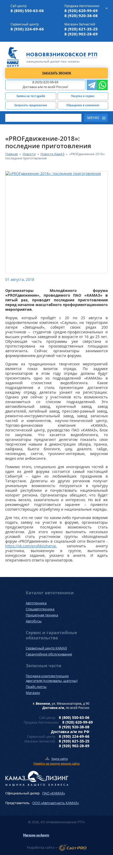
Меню (93, 117)
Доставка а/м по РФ (70, 731)
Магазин (33, 692)
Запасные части (43, 666)
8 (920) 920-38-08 (81, 15)
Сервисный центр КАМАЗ (46, 648)
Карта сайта (60, 759)
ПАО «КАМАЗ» (53, 793)
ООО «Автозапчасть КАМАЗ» (55, 802)
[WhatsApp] (102, 85)
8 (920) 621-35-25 (81, 28)
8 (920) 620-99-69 (81, 10)
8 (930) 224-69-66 (27, 28)
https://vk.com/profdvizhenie (30, 545)
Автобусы (34, 621)
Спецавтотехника (40, 609)
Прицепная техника (42, 615)
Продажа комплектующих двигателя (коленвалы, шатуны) (52, 678)
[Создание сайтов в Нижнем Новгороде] (72, 847)
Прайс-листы (36, 686)
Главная (11, 154)
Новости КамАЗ (52, 154)
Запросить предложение (30, 105)
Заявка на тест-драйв (30, 96)
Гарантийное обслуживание (49, 654)
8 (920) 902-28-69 (81, 33)
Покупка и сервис (83, 96)
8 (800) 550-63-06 (27, 10)
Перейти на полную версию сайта (56, 763)
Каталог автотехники (50, 593)
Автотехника (36, 603)
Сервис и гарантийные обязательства (51, 635)
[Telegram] (92, 85)
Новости (29, 154)
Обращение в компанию (82, 105)
